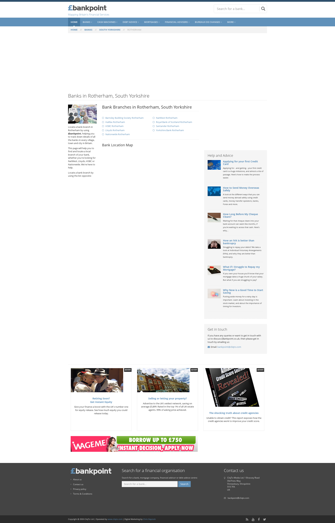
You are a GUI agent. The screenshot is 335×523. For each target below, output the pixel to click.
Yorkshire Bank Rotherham (170, 130)
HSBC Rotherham (114, 126)
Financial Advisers (176, 22)
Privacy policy (79, 489)
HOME (74, 29)
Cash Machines (106, 22)
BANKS (88, 29)
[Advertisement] (167, 65)
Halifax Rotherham (115, 122)
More (230, 22)
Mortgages (151, 22)
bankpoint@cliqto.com (229, 346)
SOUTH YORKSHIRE (109, 29)
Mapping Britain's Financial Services (88, 14)
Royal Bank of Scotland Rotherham (174, 122)
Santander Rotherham (167, 126)
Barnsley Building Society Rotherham (124, 117)
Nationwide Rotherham (117, 134)
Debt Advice (130, 22)
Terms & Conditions (82, 493)
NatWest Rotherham (166, 117)
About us (77, 479)
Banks (87, 22)
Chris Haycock (149, 519)
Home (74, 22)
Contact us (78, 484)
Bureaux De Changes (208, 22)
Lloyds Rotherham (115, 130)
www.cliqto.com (115, 519)
